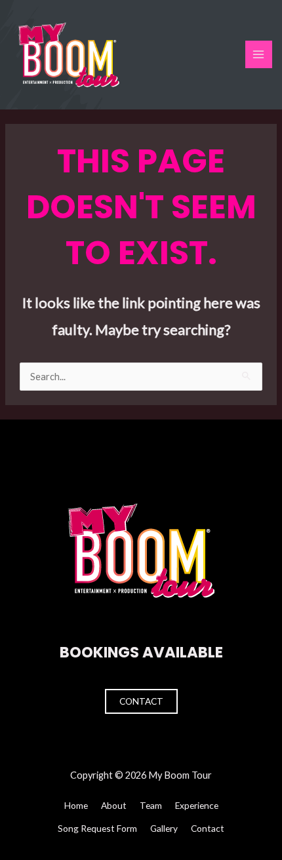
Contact (141, 701)
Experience (196, 805)
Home (76, 805)
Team (151, 805)
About (114, 805)
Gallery (164, 828)
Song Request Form (97, 828)
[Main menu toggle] (259, 54)
